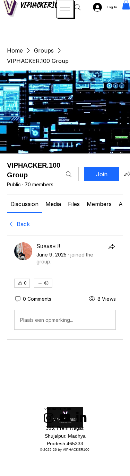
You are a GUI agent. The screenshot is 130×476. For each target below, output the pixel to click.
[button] (126, 4)
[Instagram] (48, 417)
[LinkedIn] (81, 417)
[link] (24, 203)
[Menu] (65, 9)
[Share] (111, 246)
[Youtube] (65, 417)
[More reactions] (43, 283)
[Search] (77, 7)
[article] (65, 287)
